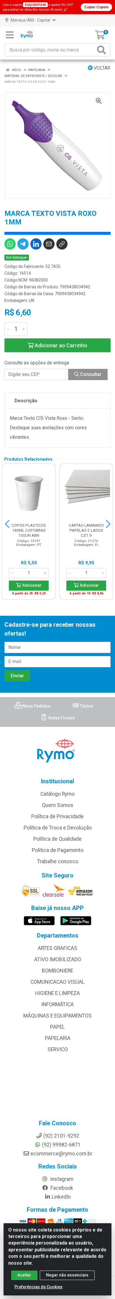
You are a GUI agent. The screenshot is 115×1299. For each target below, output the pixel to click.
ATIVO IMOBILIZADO (57, 959)
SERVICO (57, 1049)
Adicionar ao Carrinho (60, 345)
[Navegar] (7, 524)
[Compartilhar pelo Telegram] (23, 244)
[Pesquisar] (102, 50)
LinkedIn (61, 1197)
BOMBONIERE (57, 971)
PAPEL (57, 1027)
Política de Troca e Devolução (58, 828)
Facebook (61, 1188)
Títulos (86, 706)
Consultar (90, 374)
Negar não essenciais (67, 1275)
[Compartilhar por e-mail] (49, 244)
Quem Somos (57, 805)
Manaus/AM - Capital (30, 20)
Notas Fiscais (61, 718)
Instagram (61, 1179)
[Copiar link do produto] (62, 244)
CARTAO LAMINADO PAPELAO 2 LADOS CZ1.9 (86, 530)
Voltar (101, 68)
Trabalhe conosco (57, 861)
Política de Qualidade (57, 839)
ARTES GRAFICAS (57, 948)
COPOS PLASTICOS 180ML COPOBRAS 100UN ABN (29, 530)
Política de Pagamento (57, 850)
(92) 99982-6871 (61, 1145)
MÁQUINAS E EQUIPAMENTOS (57, 1016)
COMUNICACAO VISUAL (57, 982)
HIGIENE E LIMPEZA (57, 993)
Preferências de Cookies (38, 1286)
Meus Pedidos (36, 706)
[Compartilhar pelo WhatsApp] (10, 244)
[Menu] (9, 35)
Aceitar (24, 1275)
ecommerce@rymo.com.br (61, 1154)
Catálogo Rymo (57, 794)
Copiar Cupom (96, 7)
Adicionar (31, 585)
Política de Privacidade (57, 816)
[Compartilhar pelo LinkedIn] (36, 244)
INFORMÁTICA (57, 1004)
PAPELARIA (57, 1038)
